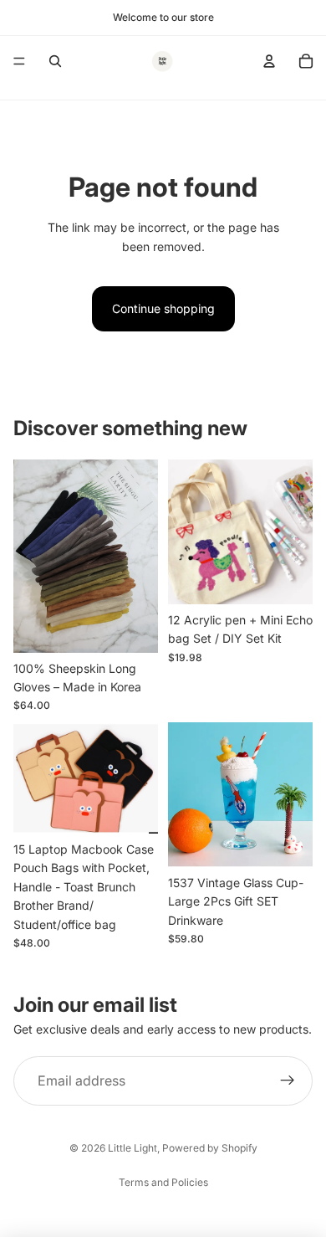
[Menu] (19, 61)
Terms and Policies (163, 1182)
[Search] (55, 61)
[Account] (269, 61)
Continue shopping (163, 308)
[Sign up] (287, 1081)
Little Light (132, 1148)
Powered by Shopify (209, 1148)
